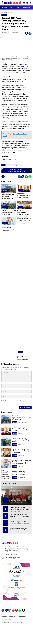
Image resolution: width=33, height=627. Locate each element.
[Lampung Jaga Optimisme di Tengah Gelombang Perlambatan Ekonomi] (8, 221)
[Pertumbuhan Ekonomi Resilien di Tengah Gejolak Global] (24, 188)
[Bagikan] (30, 33)
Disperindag (18, 165)
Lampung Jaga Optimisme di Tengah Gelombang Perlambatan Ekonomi (8, 229)
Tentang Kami (6, 619)
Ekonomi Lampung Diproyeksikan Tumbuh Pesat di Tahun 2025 (7, 196)
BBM (9, 165)
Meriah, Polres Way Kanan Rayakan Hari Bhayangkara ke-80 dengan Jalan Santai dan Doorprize (19, 522)
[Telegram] (26, 176)
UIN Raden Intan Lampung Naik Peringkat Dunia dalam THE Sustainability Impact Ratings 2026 (19, 529)
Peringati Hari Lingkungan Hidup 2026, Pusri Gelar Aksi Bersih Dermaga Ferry (19, 515)
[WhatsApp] (30, 176)
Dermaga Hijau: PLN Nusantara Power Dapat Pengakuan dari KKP (23, 358)
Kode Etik (12, 617)
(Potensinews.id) (22, 64)
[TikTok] (23, 610)
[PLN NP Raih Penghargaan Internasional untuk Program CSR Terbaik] (24, 205)
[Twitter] (22, 176)
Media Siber (22, 617)
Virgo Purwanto (5, 32)
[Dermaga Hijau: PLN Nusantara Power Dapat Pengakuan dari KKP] (24, 285)
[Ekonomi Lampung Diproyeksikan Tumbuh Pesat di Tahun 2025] (8, 188)
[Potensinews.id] (11, 3)
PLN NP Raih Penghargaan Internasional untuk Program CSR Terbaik (24, 212)
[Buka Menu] (27, 3)
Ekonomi (4, 15)
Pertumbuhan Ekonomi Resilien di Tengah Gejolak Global (23, 195)
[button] (24, 3)
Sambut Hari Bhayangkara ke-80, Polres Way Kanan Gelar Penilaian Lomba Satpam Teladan (20, 508)
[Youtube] (16, 610)
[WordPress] (9, 610)
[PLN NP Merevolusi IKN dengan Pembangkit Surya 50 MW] (8, 205)
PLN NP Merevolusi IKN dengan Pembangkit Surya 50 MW (8, 212)
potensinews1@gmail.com (13, 558)
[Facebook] (19, 176)
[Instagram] (13, 610)
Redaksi (4, 617)
